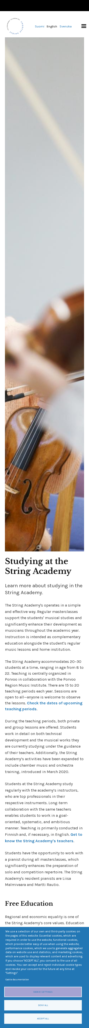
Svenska (66, 26)
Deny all (43, 1005)
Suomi (39, 26)
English (52, 26)
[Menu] (82, 26)
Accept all (43, 1018)
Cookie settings (43, 991)
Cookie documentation (17, 979)
